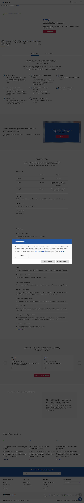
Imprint (62, 251)
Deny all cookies (48, 261)
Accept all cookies (62, 261)
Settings (22, 255)
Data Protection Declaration (41, 251)
